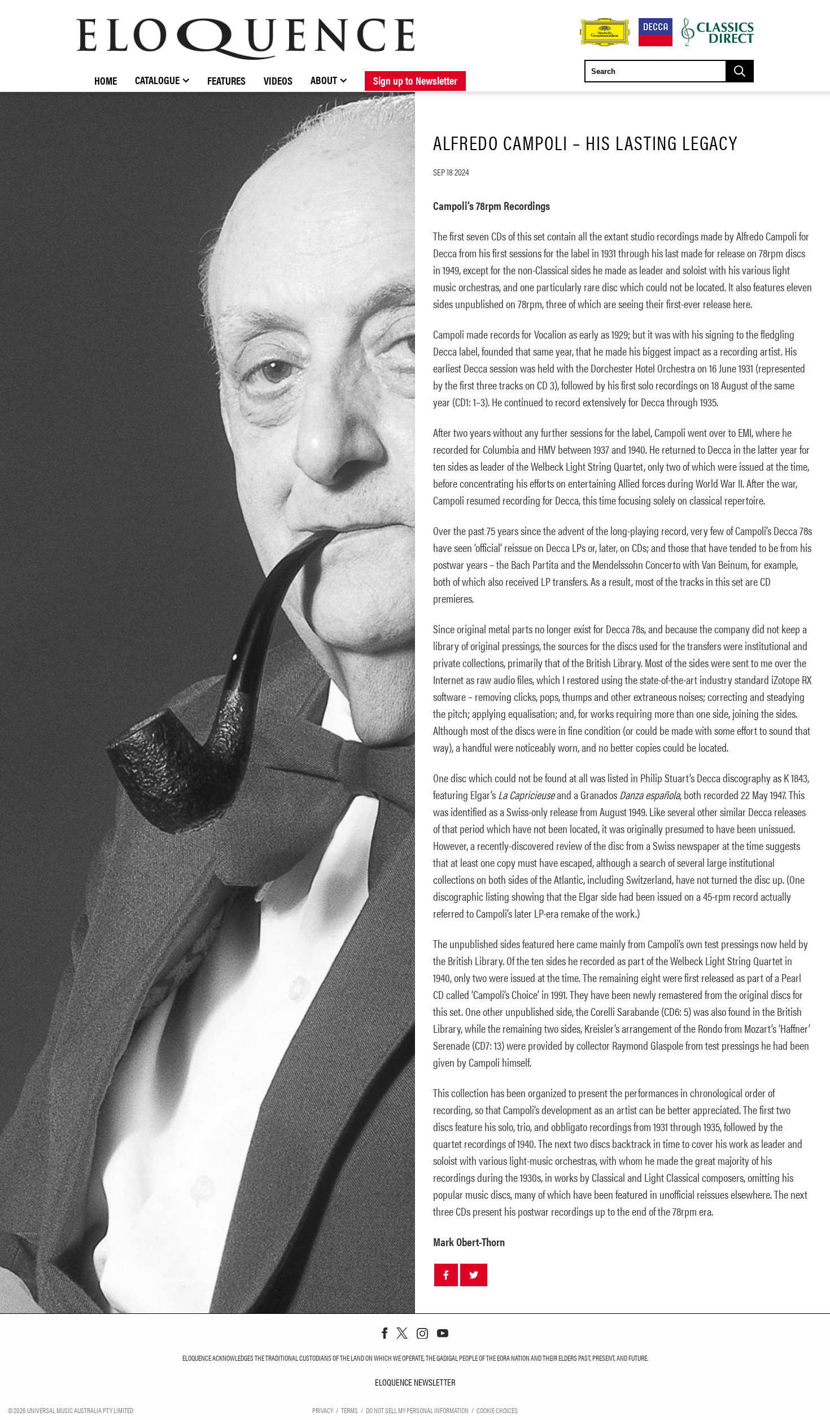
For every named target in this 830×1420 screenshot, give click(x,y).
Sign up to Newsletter (415, 80)
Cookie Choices (497, 1410)
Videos (278, 80)
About (324, 79)
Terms (349, 1410)
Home (105, 80)
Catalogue (157, 79)
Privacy (322, 1410)
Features (226, 80)
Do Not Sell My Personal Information (417, 1410)
